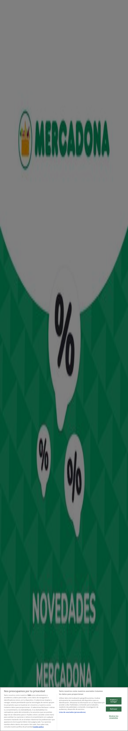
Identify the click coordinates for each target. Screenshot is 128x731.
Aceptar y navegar (113, 701)
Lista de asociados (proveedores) (72, 712)
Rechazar (113, 709)
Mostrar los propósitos (113, 717)
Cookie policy (38, 727)
